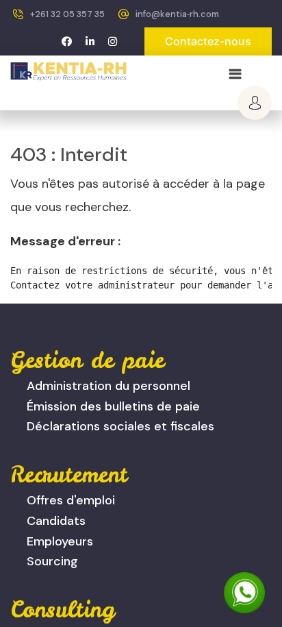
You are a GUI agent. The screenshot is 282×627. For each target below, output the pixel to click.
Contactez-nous (208, 41)
